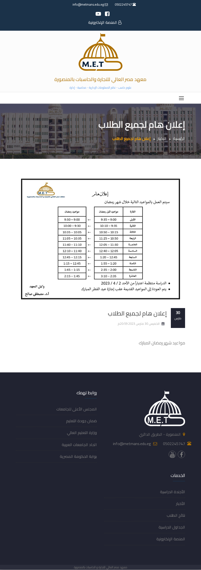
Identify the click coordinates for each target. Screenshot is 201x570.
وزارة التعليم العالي (82, 432)
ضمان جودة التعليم (81, 420)
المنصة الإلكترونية (102, 22)
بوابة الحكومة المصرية (78, 456)
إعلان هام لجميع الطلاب (137, 313)
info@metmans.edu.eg (89, 4)
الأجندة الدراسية (172, 491)
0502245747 (124, 4)
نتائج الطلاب (176, 515)
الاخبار (161, 138)
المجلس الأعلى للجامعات (76, 409)
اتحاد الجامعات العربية (79, 444)
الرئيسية (179, 138)
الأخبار (180, 503)
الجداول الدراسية (172, 527)
